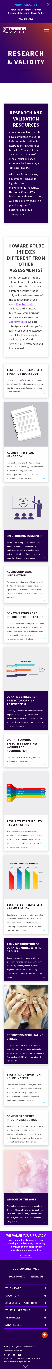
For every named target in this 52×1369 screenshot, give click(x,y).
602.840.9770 (17, 1276)
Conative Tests (24, 304)
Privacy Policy (16, 1347)
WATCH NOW (26, 18)
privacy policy (33, 1250)
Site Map (7, 1347)
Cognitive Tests (18, 321)
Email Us (37, 1276)
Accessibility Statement (13, 1351)
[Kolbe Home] (14, 30)
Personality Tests (31, 335)
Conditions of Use (29, 1347)
